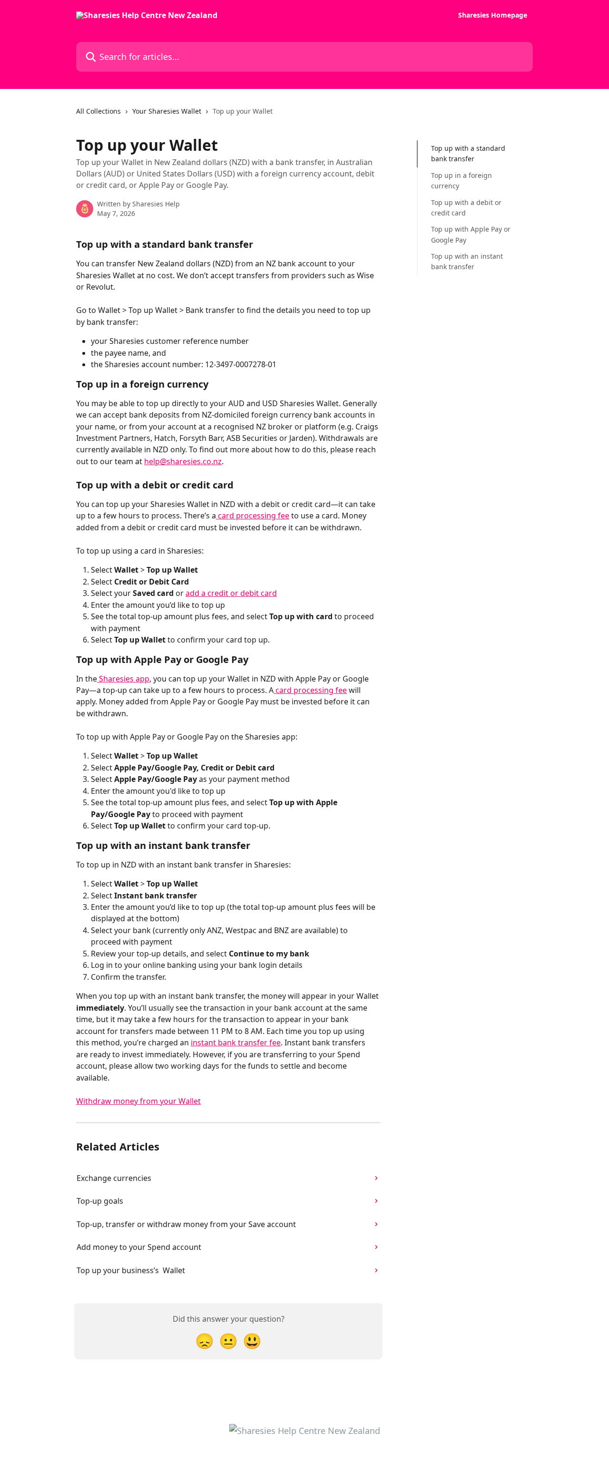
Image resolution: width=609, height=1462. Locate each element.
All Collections (98, 111)
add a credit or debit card (231, 593)
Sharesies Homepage (492, 15)
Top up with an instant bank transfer (467, 261)
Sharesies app (123, 678)
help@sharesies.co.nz (183, 461)
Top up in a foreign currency (461, 180)
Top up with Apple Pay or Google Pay (471, 234)
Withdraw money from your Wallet (138, 1101)
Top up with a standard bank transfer (468, 153)
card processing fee (252, 515)
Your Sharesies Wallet (166, 111)
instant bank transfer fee (236, 1042)
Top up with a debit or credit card (466, 207)
